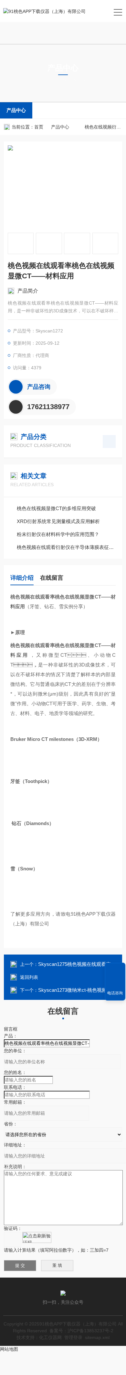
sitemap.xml (97, 1337)
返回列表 (29, 977)
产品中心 (16, 110)
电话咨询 (115, 993)
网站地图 (9, 1349)
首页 (38, 126)
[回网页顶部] (115, 969)
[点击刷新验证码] (36, 1237)
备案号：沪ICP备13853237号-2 (81, 1330)
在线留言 (51, 578)
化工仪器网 (50, 1337)
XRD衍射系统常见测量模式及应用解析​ (58, 521)
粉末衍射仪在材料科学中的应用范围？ (58, 534)
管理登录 (73, 1337)
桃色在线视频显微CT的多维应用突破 (56, 508)
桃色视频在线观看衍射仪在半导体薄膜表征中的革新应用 (66, 547)
